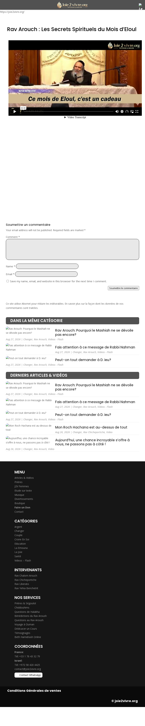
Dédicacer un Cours (25, 628)
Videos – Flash (22, 560)
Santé (17, 556)
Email (10, 274)
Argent (18, 526)
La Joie (18, 552)
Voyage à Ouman (24, 624)
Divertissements (23, 499)
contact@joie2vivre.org (27, 669)
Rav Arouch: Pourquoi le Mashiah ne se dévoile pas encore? (94, 332)
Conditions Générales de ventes (34, 690)
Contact (19, 511)
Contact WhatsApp (30, 675)
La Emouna (21, 548)
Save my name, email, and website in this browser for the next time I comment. (58, 281)
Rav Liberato (21, 584)
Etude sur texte (23, 490)
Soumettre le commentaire (123, 288)
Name (10, 266)
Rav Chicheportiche (94, 432)
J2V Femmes (21, 486)
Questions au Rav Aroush (29, 620)
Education (20, 543)
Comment (13, 237)
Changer (28, 339)
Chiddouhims (21, 607)
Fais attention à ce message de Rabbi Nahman (95, 347)
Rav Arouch (40, 339)
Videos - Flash (55, 339)
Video (109, 432)
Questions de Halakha (27, 611)
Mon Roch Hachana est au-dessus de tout (91, 427)
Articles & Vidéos (24, 477)
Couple (18, 535)
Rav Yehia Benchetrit (26, 588)
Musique (19, 494)
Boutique (19, 503)
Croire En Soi (21, 539)
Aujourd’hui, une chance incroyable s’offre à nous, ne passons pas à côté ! (92, 442)
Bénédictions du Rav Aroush (30, 616)
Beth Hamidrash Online (27, 637)
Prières (18, 482)
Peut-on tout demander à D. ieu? (83, 360)
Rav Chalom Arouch (25, 575)
